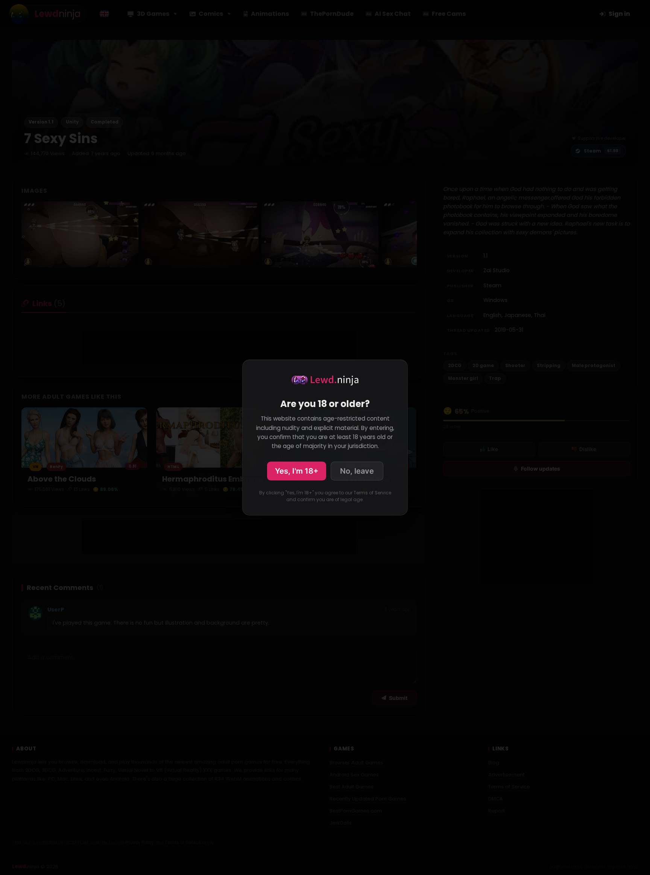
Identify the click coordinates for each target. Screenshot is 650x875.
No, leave (357, 471)
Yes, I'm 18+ (296, 471)
